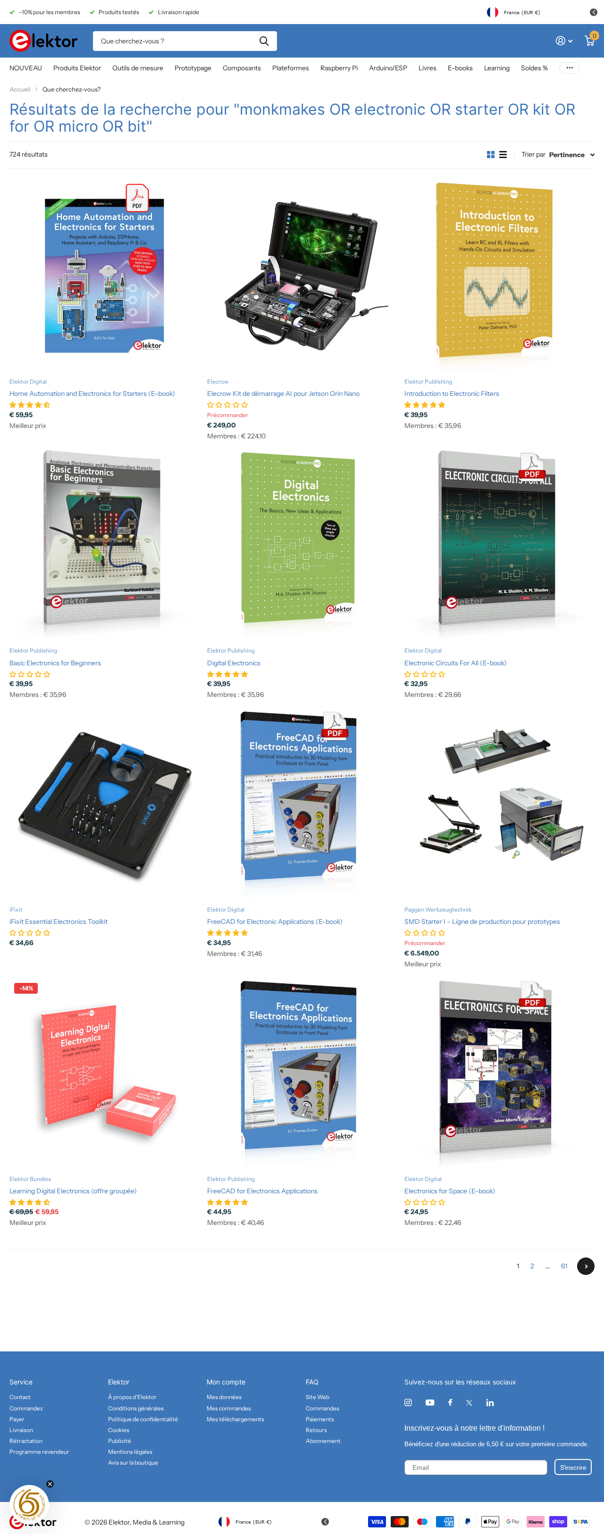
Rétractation (25, 1440)
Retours (316, 1429)
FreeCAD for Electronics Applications (262, 1191)
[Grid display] (491, 155)
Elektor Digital (28, 381)
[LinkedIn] (490, 1402)
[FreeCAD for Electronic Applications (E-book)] (302, 804)
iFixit (16, 909)
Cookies (118, 1429)
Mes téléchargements (235, 1419)
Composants (242, 68)
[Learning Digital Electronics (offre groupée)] (104, 1073)
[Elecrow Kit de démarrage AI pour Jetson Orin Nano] (302, 276)
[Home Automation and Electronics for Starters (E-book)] (104, 276)
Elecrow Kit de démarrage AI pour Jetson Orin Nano (283, 393)
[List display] (503, 155)
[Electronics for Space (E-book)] (499, 1073)
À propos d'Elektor (132, 1396)
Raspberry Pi (339, 68)
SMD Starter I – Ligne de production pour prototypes (482, 921)
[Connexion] (564, 40)
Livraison (21, 1429)
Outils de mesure (137, 68)
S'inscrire (573, 1467)
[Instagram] (407, 1402)
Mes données (224, 1396)
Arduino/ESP (388, 68)
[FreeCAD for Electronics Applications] (302, 1073)
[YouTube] (430, 1403)
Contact (20, 1396)
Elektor (118, 1382)
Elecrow (217, 381)
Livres (427, 68)
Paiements (320, 1419)
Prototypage (193, 68)
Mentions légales (130, 1451)
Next (586, 1266)
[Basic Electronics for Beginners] (104, 545)
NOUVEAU (25, 68)
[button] (29, 1505)
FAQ (312, 1382)
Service (21, 1382)
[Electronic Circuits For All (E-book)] (499, 545)
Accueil (19, 89)
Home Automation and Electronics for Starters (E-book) (92, 393)
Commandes (322, 1408)
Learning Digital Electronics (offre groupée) (73, 1191)
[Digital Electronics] (302, 545)
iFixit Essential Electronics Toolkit (58, 921)
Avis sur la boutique (133, 1462)
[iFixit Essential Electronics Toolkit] (104, 804)
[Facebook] (450, 1403)
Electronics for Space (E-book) (449, 1191)
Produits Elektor (77, 68)
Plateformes (290, 68)
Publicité (119, 1440)
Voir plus (569, 68)
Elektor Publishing (428, 381)
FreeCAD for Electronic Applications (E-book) (275, 921)
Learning (497, 68)
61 (564, 1266)
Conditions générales (136, 1408)
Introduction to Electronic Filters (451, 393)
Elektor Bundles (30, 1178)
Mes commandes (229, 1408)
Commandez (26, 1408)
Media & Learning (159, 1522)
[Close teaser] (50, 1484)
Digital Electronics (233, 663)
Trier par (533, 154)
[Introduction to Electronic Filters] (499, 276)
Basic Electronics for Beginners (55, 663)
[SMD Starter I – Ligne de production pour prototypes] (499, 804)
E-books (460, 68)
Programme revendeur (39, 1451)
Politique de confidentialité (143, 1419)
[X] (469, 1403)
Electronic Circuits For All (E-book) (455, 663)
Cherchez (264, 41)
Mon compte (226, 1382)
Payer (17, 1419)
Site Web (317, 1396)
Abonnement (323, 1440)
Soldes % (534, 68)
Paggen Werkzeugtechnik (437, 909)
